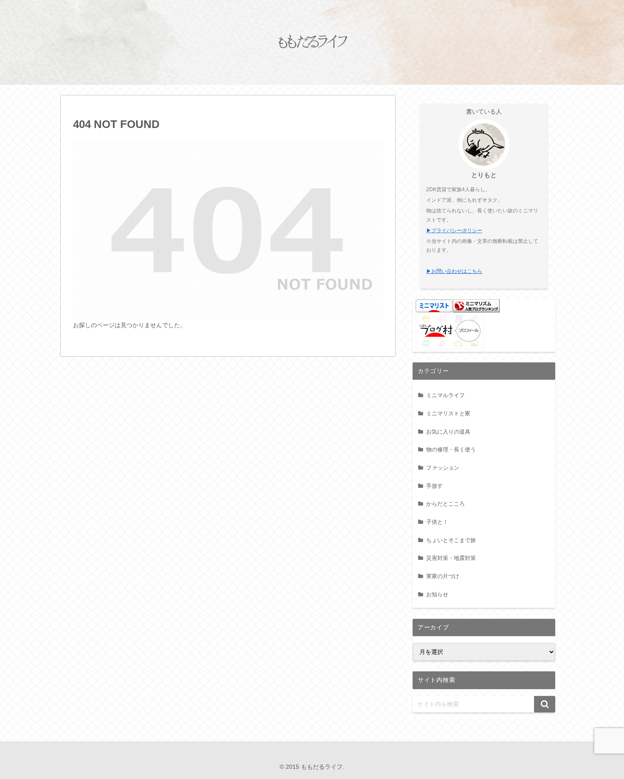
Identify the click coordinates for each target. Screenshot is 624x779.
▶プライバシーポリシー (454, 231)
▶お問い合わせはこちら (454, 271)
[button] (544, 704)
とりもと (484, 174)
